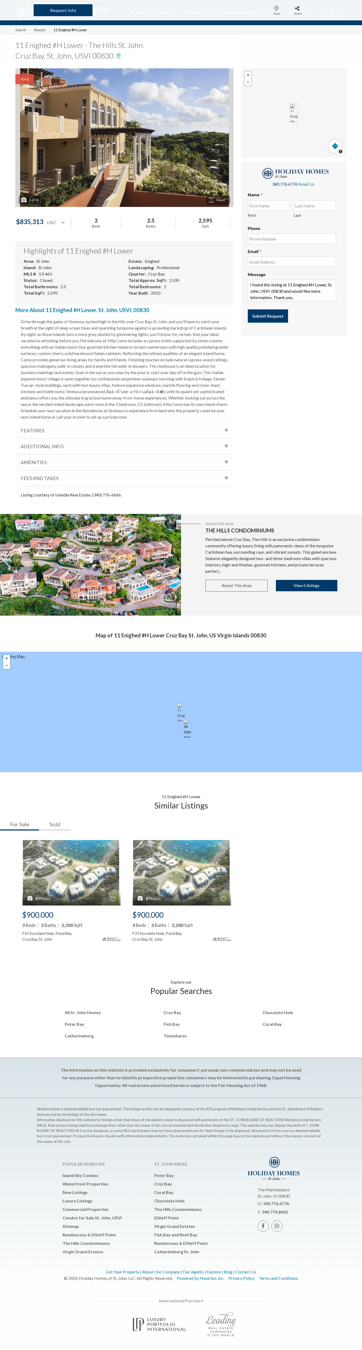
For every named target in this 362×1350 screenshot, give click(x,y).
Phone (254, 228)
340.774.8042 (275, 1211)
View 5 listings (306, 585)
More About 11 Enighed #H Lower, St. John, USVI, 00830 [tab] (82, 310)
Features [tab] (32, 430)
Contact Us (245, 1271)
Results (40, 30)
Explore (214, 1271)
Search (20, 30)
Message (257, 274)
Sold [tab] (55, 824)
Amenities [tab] (34, 462)
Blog (228, 1271)
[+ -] (294, 113)
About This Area (236, 585)
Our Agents (193, 1271)
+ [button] (248, 75)
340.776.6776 (285, 183)
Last (297, 215)
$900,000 (37, 914)
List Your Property (122, 1271)
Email (254, 251)
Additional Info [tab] (42, 446)
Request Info (63, 10)
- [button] (248, 82)
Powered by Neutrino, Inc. (200, 1278)
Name (255, 194)
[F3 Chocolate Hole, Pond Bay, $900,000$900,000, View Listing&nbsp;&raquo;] (187, 728)
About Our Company (161, 1271)
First (252, 215)
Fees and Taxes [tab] (40, 478)
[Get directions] (335, 146)
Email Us (306, 183)
